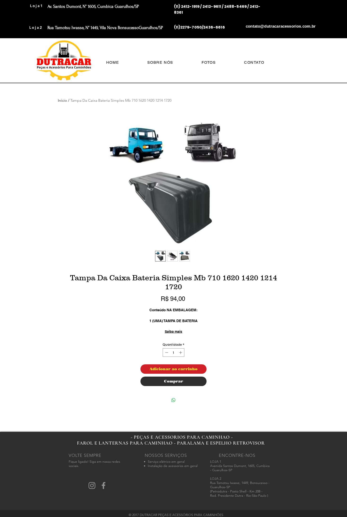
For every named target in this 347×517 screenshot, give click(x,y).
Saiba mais (173, 331)
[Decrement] (166, 353)
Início (62, 100)
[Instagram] (92, 485)
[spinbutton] (173, 353)
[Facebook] (103, 485)
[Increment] (181, 353)
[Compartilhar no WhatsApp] (173, 400)
